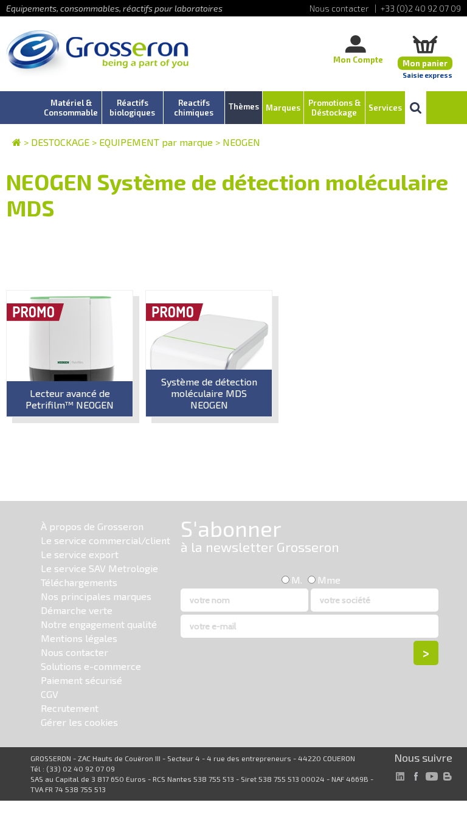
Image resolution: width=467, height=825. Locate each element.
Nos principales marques (96, 596)
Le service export (80, 554)
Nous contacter (74, 652)
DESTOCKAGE (60, 142)
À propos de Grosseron (92, 526)
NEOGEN (241, 142)
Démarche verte (76, 610)
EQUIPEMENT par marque (156, 142)
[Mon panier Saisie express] (425, 44)
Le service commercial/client (105, 540)
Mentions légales (79, 638)
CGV (49, 694)
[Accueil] (97, 54)
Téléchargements (79, 582)
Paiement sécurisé (81, 680)
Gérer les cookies (79, 722)
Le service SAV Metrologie (99, 568)
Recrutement (70, 708)
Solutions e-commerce (91, 666)
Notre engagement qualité (99, 624)
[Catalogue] (16, 142)
